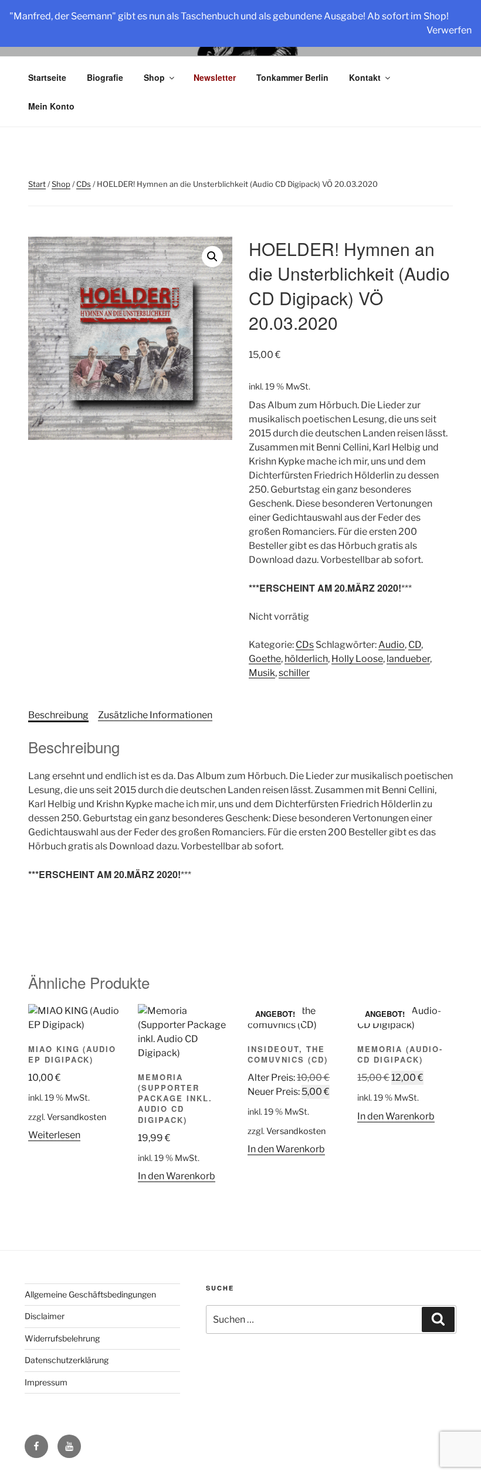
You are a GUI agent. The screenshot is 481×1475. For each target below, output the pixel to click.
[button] (212, 256)
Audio (391, 644)
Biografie (105, 77)
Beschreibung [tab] (58, 715)
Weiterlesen (54, 1135)
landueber (408, 658)
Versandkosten (76, 1117)
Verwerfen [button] (449, 30)
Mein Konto (51, 106)
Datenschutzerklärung (67, 1360)
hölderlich (306, 658)
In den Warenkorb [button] (176, 1176)
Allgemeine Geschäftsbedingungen (90, 1294)
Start (37, 184)
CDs (83, 184)
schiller (294, 672)
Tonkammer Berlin (292, 77)
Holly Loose (357, 658)
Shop (154, 77)
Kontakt (365, 77)
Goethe (265, 658)
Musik (262, 672)
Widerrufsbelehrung (62, 1338)
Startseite (47, 77)
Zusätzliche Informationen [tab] (155, 715)
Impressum (46, 1382)
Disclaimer (45, 1316)
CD (414, 644)
